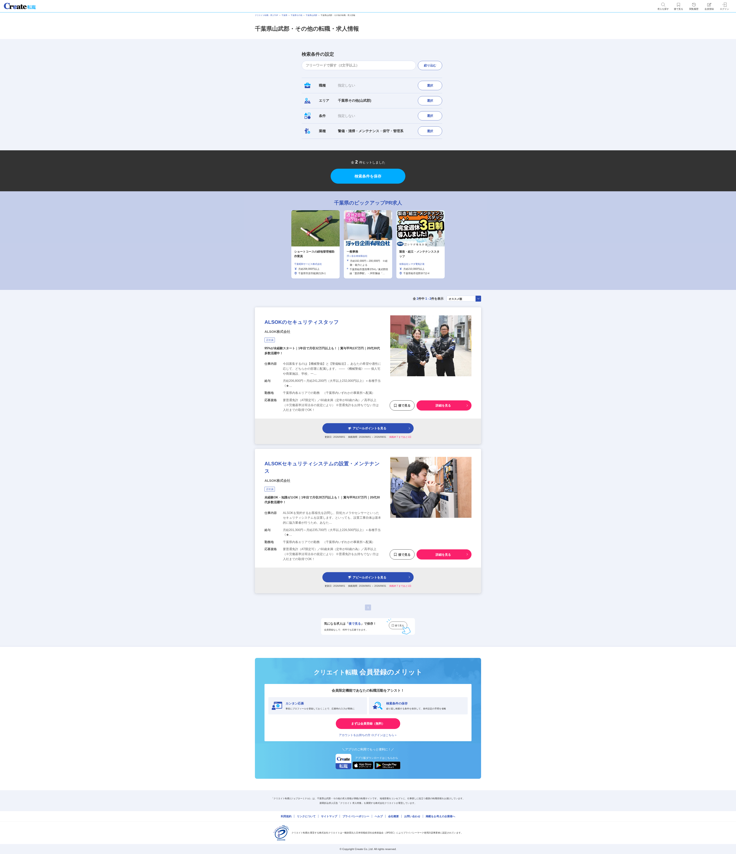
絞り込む (430, 65)
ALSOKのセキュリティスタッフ (301, 322)
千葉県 (284, 15)
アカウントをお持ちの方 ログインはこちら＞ (368, 735)
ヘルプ (379, 816)
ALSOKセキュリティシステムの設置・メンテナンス (322, 467)
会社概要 (393, 816)
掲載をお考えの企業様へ (440, 816)
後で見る (404, 405)
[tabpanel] (368, 244)
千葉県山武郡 (311, 15)
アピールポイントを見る (369, 428)
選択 (430, 85)
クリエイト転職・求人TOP (266, 15)
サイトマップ (329, 816)
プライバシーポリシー (356, 816)
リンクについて (306, 816)
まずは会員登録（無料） (368, 723)
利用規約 (286, 816)
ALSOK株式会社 (277, 332)
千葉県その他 (296, 15)
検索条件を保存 (368, 176)
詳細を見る (443, 405)
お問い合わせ (412, 816)
